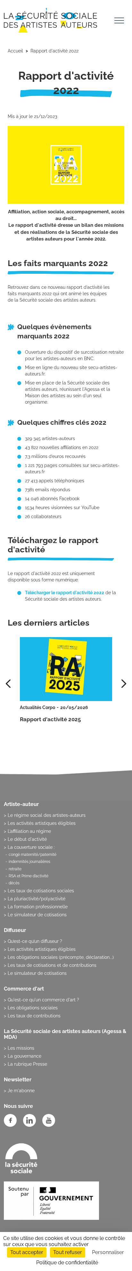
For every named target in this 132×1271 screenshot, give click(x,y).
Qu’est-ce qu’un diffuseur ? (35, 941)
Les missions (21, 1048)
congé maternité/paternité (32, 854)
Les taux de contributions (34, 1015)
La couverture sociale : (31, 847)
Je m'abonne (21, 1090)
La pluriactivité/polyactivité (36, 898)
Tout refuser (67, 1252)
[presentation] (123, 683)
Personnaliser (108, 1252)
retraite (15, 869)
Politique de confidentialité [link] (67, 1262)
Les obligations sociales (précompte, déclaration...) (61, 957)
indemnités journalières (29, 861)
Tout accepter (26, 1252)
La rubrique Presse (27, 1064)
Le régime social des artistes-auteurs (47, 815)
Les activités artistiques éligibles (42, 823)
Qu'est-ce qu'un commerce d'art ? (43, 999)
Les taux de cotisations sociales (41, 890)
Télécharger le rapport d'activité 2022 (64, 592)
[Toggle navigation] (119, 21)
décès (14, 883)
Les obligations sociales (33, 1007)
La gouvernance (24, 1056)
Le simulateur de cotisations (37, 914)
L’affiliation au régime (29, 831)
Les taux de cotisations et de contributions (52, 965)
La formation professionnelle (38, 906)
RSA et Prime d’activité (28, 876)
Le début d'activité (27, 839)
